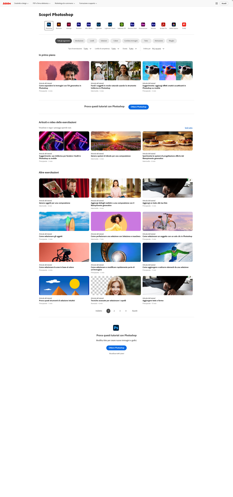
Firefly (184, 28)
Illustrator (59, 28)
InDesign (68, 28)
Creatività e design (20, 3)
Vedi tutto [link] (188, 128)
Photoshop (49, 28)
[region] (64, 76)
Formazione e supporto (87, 3)
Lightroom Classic (110, 28)
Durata (125, 49)
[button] (217, 3)
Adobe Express (173, 28)
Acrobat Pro (163, 28)
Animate (153, 28)
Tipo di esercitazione (75, 49)
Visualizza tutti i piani (116, 353)
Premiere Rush (132, 28)
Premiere (79, 28)
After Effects (88, 28)
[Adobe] (7, 3)
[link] (49, 25)
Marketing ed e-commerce (64, 3)
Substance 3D (122, 28)
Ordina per (146, 49)
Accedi (224, 3)
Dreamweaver (143, 28)
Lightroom (99, 28)
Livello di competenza (102, 49)
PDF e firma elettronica (41, 3)
